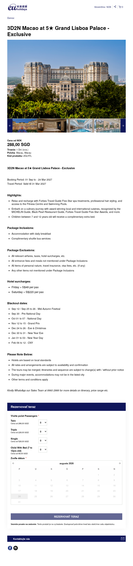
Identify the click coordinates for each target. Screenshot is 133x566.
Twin (20, 422)
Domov (10, 18)
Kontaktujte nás (21, 538)
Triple (20, 431)
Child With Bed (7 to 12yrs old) (21, 450)
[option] (22, 126)
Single (20, 440)
